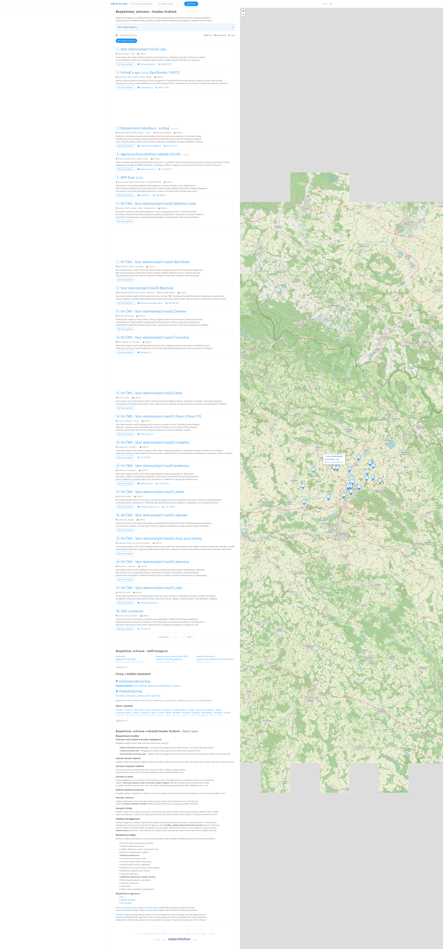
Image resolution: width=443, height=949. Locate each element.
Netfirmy (121, 3)
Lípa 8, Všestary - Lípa (126, 54)
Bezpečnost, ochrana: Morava (164, 700)
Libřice (154, 712)
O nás (177, 933)
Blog (195, 939)
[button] (334, 467)
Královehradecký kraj (134, 681)
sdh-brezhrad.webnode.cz (151, 303)
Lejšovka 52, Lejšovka (126, 520)
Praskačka (120, 715)
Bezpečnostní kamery (206, 656)
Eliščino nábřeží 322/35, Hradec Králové (133, 159)
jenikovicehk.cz (146, 483)
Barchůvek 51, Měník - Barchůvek (130, 266)
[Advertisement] (175, 108)
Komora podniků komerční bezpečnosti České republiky (138, 907)
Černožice (128, 710)
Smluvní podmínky (151, 933)
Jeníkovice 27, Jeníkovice (127, 470)
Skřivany (175, 715)
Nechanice (186, 712)
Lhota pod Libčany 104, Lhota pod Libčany (134, 543)
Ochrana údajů (199, 933)
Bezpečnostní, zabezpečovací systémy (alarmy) (217, 659)
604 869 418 (166, 64)
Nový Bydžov (206, 712)
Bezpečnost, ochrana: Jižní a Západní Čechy (195, 700)
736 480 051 (161, 195)
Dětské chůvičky (203, 662)
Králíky (219, 710)
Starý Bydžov (202, 715)
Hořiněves (167, 710)
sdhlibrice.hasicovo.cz (149, 507)
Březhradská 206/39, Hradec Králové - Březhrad (136, 292)
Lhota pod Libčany (124, 712)
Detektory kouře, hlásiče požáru (129, 662)
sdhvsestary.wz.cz (148, 64)
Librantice (145, 712)
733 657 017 (145, 629)
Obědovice (218, 712)
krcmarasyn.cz (146, 87)
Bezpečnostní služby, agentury (169, 659)
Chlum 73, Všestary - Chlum (128, 421)
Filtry (233, 35)
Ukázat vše (120, 667)
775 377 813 (145, 457)
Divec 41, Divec (123, 397)
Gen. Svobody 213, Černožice (129, 342)
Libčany (136, 712)
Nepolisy (196, 712)
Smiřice (192, 715)
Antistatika (120, 656)
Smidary (184, 715)
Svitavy (141, 695)
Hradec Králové (124, 685)
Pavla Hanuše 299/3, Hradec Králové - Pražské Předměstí (139, 182)
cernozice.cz (145, 352)
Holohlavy (157, 710)
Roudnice (152, 715)
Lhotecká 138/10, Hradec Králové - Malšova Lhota (136, 208)
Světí (219, 715)
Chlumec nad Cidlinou (204, 710)
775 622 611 (167, 169)
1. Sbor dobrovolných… (334, 456)
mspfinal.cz (145, 195)
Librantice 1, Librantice (126, 566)
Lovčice (161, 712)
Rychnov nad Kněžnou (159, 685)
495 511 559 (163, 87)
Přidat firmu (167, 933)
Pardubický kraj (130, 691)
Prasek (227, 712)
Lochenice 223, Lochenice (127, 616)
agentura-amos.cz (148, 169)
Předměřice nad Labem (136, 715)
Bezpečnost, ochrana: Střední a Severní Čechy (134, 700)
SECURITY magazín (123, 914)
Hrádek (191, 710)
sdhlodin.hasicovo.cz (149, 603)
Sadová (160, 715)
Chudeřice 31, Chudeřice (127, 447)
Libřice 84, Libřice (124, 496)
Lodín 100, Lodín (124, 592)
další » (190, 637)
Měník (168, 712)
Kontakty (186, 933)
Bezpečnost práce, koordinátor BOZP (172, 656)
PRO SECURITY (126, 903)
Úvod (137, 933)
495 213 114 (172, 146)
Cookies (212, 933)
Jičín (136, 685)
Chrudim (120, 695)
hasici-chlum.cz (147, 434)
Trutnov (176, 685)
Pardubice (131, 695)
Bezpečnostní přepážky (126, 659)
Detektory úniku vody (165, 662)
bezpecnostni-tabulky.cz (150, 146)
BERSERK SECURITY (127, 900)
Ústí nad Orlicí (153, 695)
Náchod (143, 685)
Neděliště (176, 712)
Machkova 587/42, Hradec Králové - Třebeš (134, 133)
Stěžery (213, 715)
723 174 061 (170, 507)
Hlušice (148, 710)
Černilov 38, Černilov (126, 316)
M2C (122, 897)
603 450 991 (173, 303)
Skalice (168, 715)
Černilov (119, 710)
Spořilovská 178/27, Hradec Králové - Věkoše (135, 77)
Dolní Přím (138, 710)
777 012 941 (164, 483)
